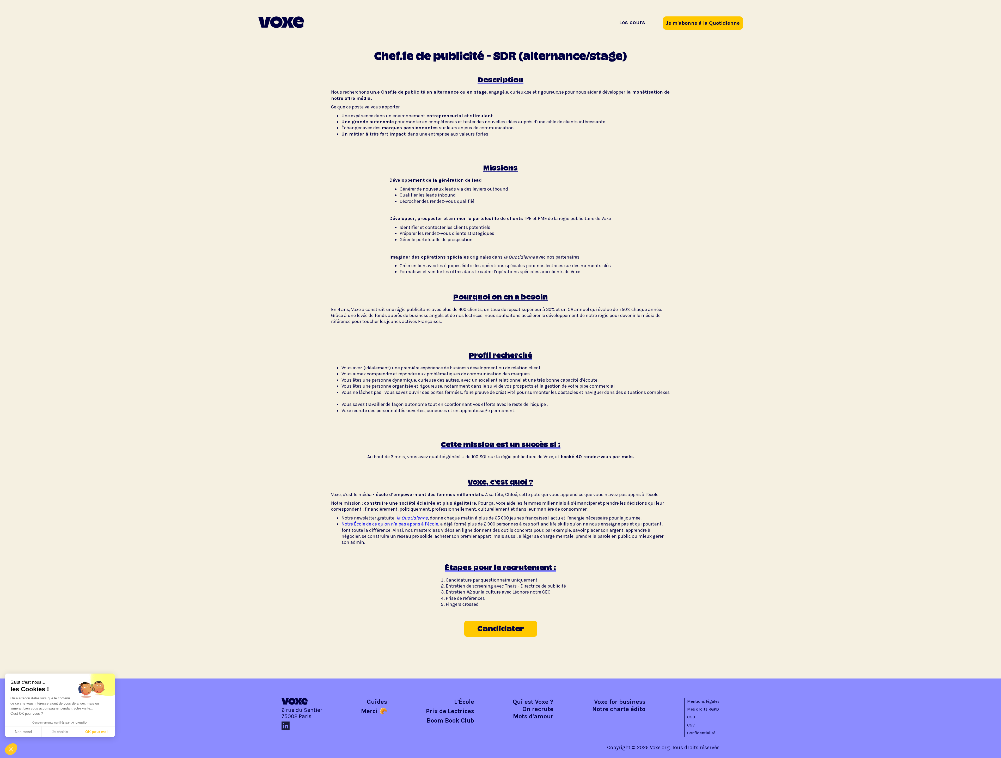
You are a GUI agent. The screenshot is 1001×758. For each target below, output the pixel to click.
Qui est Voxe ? (533, 701)
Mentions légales (703, 701)
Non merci (23, 732)
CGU (691, 716)
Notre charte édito (618, 709)
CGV (691, 725)
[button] (11, 749)
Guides (377, 701)
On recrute (537, 709)
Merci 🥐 (374, 711)
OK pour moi (96, 732)
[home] (281, 22)
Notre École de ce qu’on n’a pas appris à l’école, (390, 524)
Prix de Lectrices (450, 711)
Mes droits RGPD (703, 709)
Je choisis (60, 732)
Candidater (500, 628)
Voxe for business (619, 701)
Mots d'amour (533, 716)
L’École (464, 701)
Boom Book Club (450, 720)
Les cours (632, 22)
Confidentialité (701, 732)
